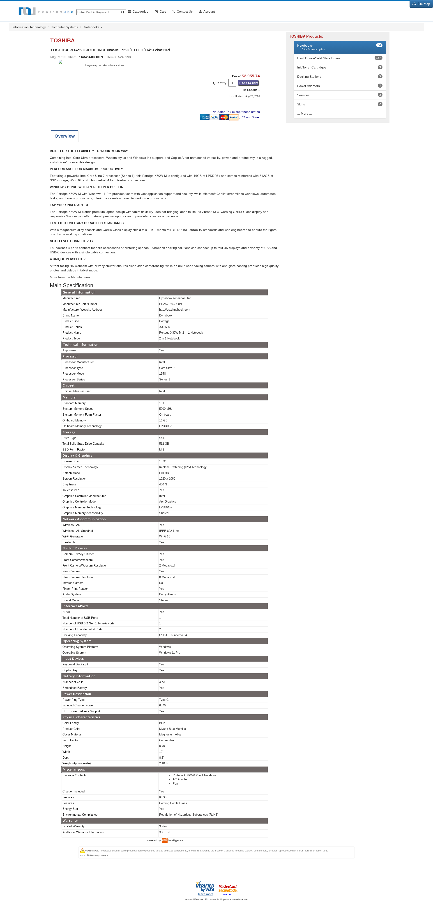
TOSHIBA (63, 40)
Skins (301, 104)
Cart (162, 11)
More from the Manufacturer (70, 277)
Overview (65, 136)
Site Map (423, 4)
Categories (139, 11)
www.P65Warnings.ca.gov (94, 855)
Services (303, 95)
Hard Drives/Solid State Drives (318, 58)
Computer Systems (64, 27)
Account (208, 11)
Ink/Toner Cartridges (311, 67)
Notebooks (92, 27)
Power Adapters (308, 86)
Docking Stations (309, 76)
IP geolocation (227, 899)
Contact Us (184, 11)
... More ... (304, 113)
